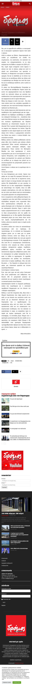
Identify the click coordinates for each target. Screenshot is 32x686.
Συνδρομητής (5, 565)
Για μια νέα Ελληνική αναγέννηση (19, 413)
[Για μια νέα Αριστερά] (5, 400)
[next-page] (5, 443)
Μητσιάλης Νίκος (18, 360)
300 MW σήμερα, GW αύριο (13, 513)
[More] (22, 41)
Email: (4, 483)
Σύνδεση (4, 560)
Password (4, 594)
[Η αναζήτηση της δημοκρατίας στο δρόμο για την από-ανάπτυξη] (5, 423)
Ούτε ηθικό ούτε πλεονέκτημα (19, 548)
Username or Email (6, 588)
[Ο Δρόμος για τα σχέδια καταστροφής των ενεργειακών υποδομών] (5, 535)
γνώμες (7, 7)
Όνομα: (4, 478)
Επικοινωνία (5, 558)
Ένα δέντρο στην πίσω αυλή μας (19, 406)
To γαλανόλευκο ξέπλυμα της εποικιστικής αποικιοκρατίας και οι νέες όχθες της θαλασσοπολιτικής (20, 437)
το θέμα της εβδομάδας (4, 431)
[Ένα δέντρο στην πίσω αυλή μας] (5, 408)
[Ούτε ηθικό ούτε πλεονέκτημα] (5, 550)
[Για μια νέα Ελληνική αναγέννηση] (5, 415)
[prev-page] (2, 443)
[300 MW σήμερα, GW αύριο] (16, 504)
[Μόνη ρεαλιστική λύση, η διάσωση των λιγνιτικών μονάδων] (5, 528)
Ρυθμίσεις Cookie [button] (7, 682)
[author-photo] (16, 384)
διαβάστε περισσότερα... (16, 660)
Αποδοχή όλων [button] (16, 682)
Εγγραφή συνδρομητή (7, 563)
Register (4, 605)
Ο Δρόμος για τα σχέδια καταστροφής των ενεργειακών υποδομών (19, 535)
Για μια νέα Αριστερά (16, 399)
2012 (8, 360)
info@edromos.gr (9, 578)
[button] (2, 4)
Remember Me (6, 599)
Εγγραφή (4, 487)
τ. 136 (11, 362)
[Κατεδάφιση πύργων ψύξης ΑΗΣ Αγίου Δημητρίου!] (5, 543)
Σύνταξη (16, 386)
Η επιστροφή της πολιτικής (18, 428)
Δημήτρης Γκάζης (5, 515)
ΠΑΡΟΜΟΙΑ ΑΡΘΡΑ (9, 394)
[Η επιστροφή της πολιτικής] (5, 430)
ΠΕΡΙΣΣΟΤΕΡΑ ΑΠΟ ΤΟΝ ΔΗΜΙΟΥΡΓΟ (16, 396)
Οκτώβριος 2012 (5, 362)
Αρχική (2, 7)
